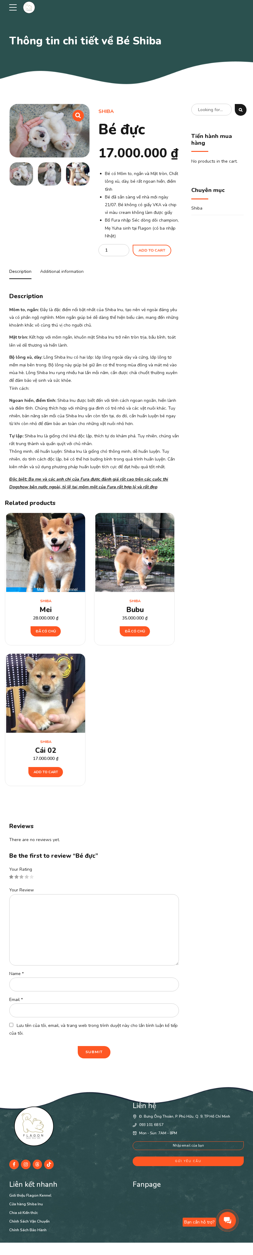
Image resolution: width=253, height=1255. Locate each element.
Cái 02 (45, 750)
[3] (45, 552)
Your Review (21, 890)
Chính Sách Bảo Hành (28, 1230)
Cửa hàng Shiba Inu (26, 1204)
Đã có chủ (46, 631)
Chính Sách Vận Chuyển (29, 1221)
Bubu (135, 610)
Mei (45, 610)
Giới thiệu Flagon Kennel (30, 1195)
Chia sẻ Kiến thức (23, 1212)
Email (16, 1000)
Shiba (106, 111)
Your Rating (20, 869)
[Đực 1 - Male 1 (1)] (45, 693)
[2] (134, 552)
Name (16, 974)
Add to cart (152, 250)
